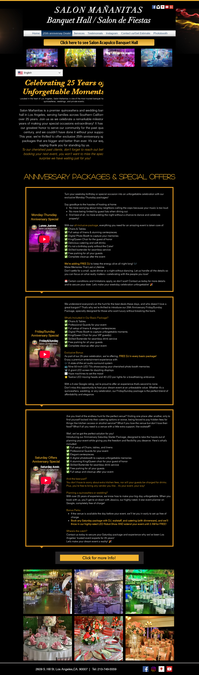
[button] (47, 591)
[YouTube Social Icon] (167, 7)
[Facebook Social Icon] (154, 7)
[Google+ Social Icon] (171, 7)
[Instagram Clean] (158, 7)
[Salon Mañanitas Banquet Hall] (153, 669)
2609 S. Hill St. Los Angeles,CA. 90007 (62, 669)
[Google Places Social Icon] (162, 7)
